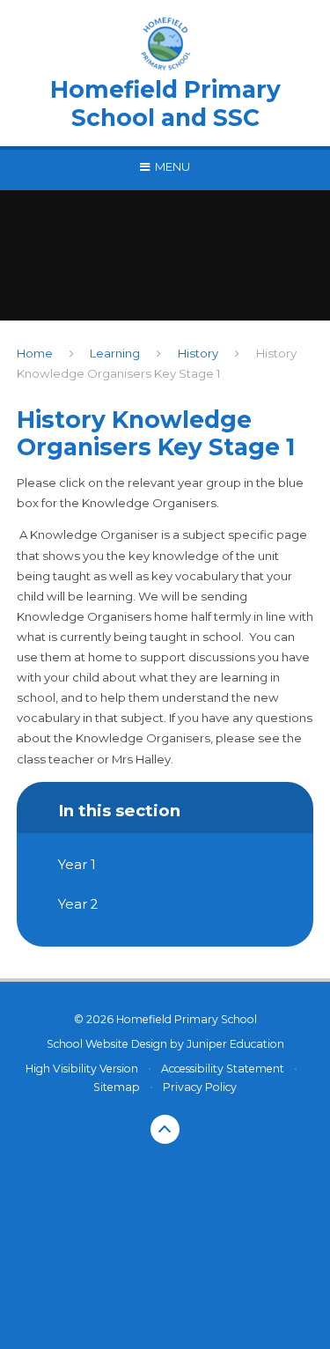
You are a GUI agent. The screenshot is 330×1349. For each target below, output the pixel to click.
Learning (115, 353)
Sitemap (116, 1087)
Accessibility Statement (222, 1068)
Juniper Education (235, 1043)
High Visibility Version (82, 1068)
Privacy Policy (200, 1087)
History (198, 353)
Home (35, 353)
